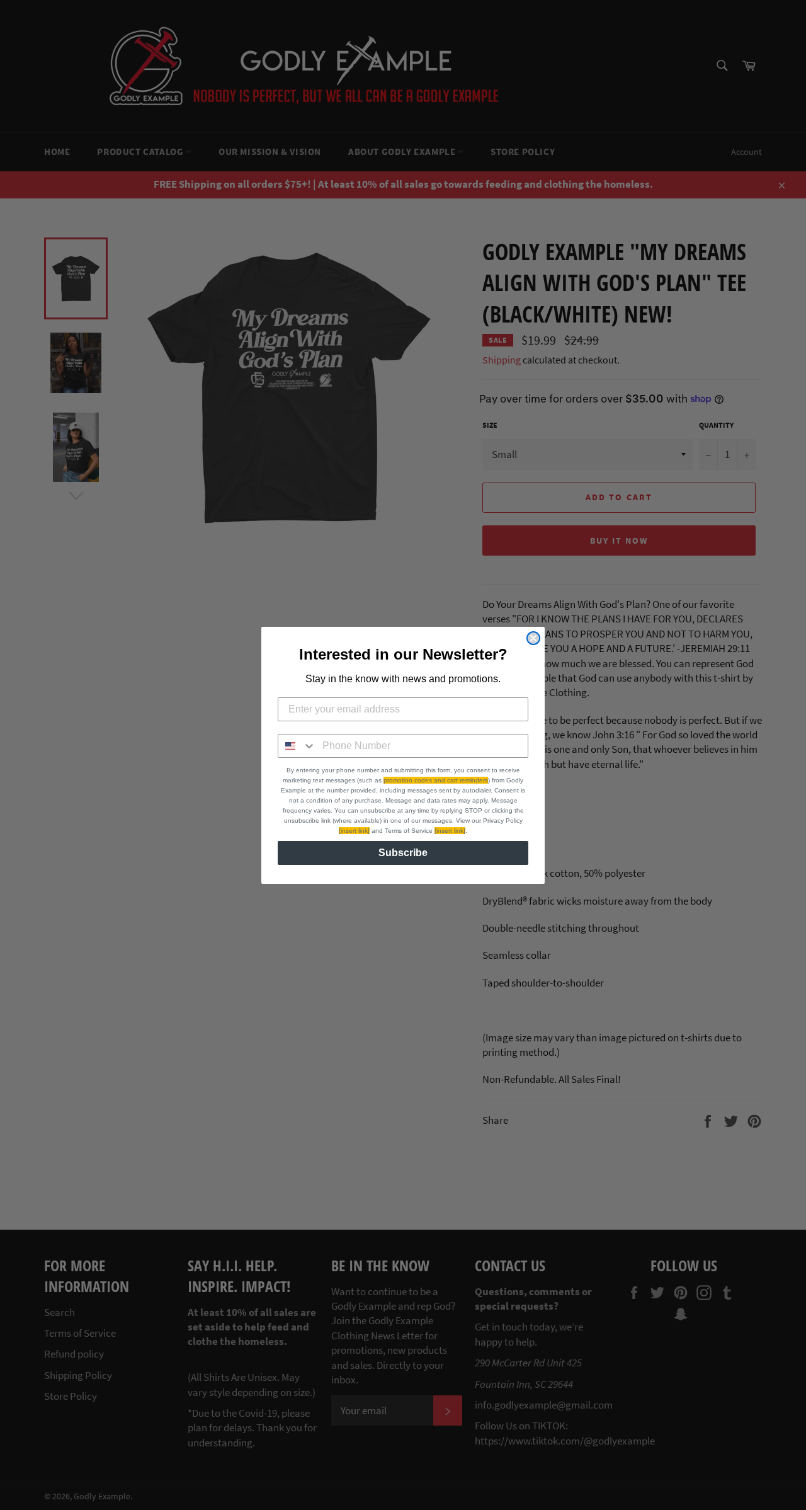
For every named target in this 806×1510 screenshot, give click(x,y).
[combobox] (297, 746)
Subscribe (403, 852)
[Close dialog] (533, 638)
